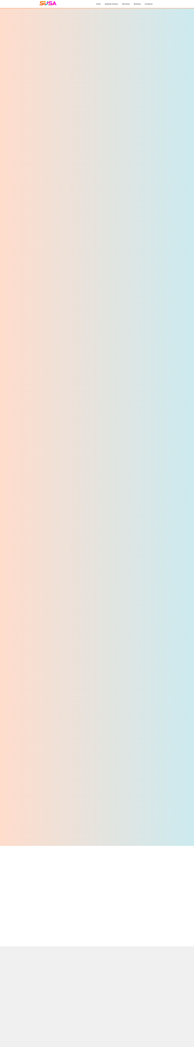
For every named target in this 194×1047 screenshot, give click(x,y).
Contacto (149, 4)
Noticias (137, 4)
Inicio (98, 4)
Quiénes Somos (111, 4)
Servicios (126, 4)
